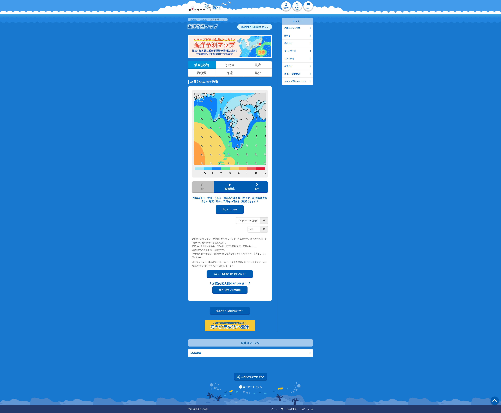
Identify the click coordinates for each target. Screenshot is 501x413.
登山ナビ (288, 43)
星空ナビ (288, 66)
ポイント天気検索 (292, 74)
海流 (230, 73)
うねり (230, 65)
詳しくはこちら (230, 209)
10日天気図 (195, 353)
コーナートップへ (252, 387)
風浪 (258, 65)
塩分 (258, 73)
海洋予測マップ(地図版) (230, 290)
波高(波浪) (201, 65)
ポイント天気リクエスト (295, 81)
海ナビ (203, 19)
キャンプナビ (290, 51)
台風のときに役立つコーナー (229, 311)
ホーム (193, 19)
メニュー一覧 (277, 409)
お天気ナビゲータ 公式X (252, 377)
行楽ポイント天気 (292, 28)
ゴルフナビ (289, 58)
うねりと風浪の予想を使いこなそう (230, 274)
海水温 (201, 73)
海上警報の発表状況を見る (253, 27)
